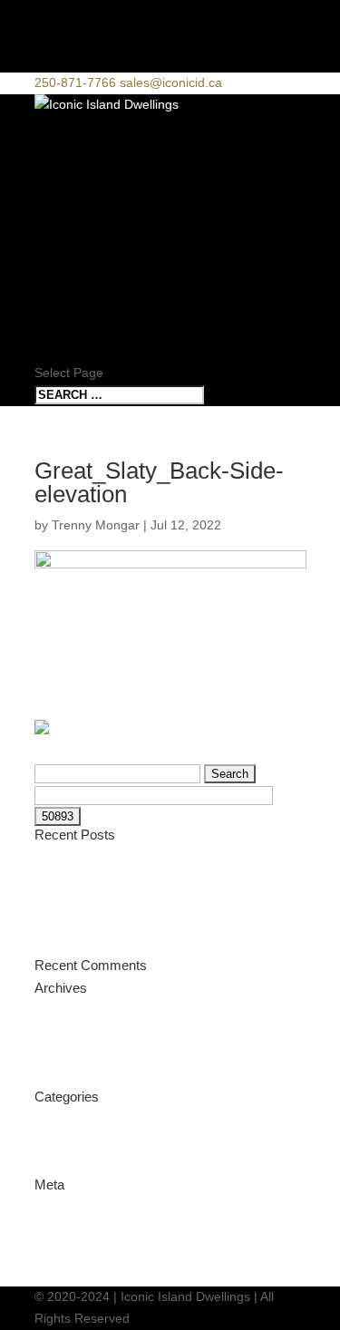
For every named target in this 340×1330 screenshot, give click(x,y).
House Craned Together (103, 860)
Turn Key (72, 193)
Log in (52, 1210)
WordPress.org (77, 1274)
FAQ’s (56, 351)
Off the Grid (68, 904)
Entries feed (68, 1232)
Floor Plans (87, 239)
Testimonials (69, 1144)
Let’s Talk (76, 328)
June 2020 (64, 1079)
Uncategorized (76, 1122)
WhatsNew (65, 1166)
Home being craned (91, 946)
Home (56, 148)
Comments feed (80, 1253)
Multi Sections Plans (122, 306)
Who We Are (82, 216)
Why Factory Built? (116, 171)
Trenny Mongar (96, 525)
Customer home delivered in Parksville (144, 925)
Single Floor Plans (116, 283)
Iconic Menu (83, 126)
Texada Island (74, 882)
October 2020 (73, 1035)
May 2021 (63, 1013)
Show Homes (85, 260)
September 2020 (82, 1057)
